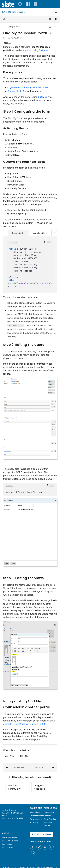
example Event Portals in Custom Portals (24, 724)
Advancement (36, 819)
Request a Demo (41, 834)
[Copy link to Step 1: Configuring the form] (54, 111)
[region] (30, 265)
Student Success (37, 816)
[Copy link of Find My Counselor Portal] (50, 33)
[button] (16, 767)
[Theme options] (55, 19)
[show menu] (55, 12)
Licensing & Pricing (10, 841)
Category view (14, 27)
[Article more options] (54, 27)
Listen (8, 43)
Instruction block (39, 233)
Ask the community (14, 787)
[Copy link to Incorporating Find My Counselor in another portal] (54, 707)
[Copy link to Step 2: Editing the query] (48, 345)
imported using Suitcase (35, 50)
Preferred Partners (48, 823)
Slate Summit (7, 848)
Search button (18, 233)
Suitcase (42, 97)
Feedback (48, 816)
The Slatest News (9, 837)
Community (49, 812)
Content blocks (14, 91)
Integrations (7, 844)
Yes (12, 756)
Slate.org (34, 822)
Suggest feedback (39, 787)
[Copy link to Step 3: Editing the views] (48, 578)
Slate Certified (50, 819)
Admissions (35, 812)
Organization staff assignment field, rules (27, 87)
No (26, 756)
